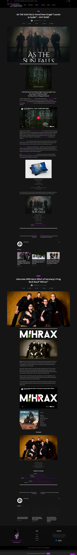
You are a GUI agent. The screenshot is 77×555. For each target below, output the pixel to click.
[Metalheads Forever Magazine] (14, 5)
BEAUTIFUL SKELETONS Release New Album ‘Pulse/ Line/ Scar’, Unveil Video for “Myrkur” (53, 262)
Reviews (36, 4)
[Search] (69, 5)
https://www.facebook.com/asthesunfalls (40, 224)
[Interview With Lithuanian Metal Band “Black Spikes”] (23, 512)
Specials (54, 4)
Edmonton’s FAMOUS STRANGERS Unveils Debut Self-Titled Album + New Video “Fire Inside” (23, 262)
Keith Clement (36, 20)
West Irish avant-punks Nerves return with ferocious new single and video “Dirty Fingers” (49, 236)
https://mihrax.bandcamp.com (40, 476)
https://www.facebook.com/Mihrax (40, 475)
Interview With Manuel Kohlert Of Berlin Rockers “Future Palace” (37, 519)
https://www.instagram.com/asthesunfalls (40, 225)
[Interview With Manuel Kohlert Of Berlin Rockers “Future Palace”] (38, 512)
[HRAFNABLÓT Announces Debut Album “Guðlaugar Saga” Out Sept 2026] (38, 255)
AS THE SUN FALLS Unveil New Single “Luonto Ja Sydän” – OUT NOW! (49, 493)
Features (43, 4)
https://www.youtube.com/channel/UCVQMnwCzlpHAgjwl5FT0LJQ (40, 482)
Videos (48, 4)
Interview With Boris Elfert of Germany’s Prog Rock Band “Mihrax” (28, 236)
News (25, 4)
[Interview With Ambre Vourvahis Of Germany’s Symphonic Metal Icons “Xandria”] (53, 512)
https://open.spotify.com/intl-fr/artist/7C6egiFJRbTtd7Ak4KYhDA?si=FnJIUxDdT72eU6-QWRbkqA (40, 478)
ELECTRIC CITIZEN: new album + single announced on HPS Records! (28, 493)
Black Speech (47, 547)
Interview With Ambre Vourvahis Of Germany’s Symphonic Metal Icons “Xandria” (52, 519)
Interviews (30, 4)
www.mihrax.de (40, 473)
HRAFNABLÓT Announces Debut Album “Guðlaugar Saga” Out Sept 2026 (25, 1)
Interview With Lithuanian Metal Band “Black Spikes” (22, 518)
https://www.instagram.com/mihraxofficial (40, 481)
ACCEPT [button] (48, 553)
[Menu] (7, 1)
